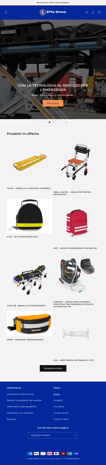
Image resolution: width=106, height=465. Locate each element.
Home (57, 394)
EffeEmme (37, 459)
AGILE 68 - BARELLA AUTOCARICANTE (26, 305)
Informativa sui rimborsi (20, 413)
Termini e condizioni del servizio (24, 400)
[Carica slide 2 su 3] (49, 122)
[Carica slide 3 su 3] (54, 122)
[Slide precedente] (39, 122)
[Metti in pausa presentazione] (67, 122)
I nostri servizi (61, 413)
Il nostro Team (61, 419)
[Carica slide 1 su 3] (45, 122)
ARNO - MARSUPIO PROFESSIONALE (25, 339)
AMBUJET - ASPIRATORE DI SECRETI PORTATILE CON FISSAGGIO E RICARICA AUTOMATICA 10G (74, 304)
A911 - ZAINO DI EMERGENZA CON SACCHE (75, 248)
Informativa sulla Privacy (20, 394)
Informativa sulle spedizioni (22, 406)
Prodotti (58, 400)
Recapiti (11, 419)
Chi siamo (59, 406)
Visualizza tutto (53, 368)
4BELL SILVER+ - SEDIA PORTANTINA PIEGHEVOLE (72, 193)
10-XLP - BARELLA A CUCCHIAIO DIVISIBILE (29, 188)
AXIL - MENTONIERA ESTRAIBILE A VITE (74, 360)
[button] (6, 12)
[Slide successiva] (60, 122)
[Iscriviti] (75, 435)
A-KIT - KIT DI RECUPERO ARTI (22, 237)
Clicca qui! (53, 103)
